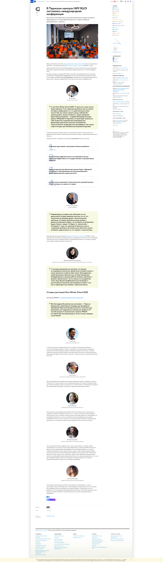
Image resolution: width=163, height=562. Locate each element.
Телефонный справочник (40, 547)
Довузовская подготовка (118, 99)
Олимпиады (56, 537)
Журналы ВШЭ (94, 537)
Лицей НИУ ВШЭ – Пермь (118, 111)
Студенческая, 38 (120, 120)
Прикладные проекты (77, 537)
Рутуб (115, 59)
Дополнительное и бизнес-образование (61, 544)
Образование (57, 534)
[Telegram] (49, 497)
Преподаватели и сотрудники (40, 545)
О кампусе (38, 534)
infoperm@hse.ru (118, 73)
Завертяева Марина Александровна (72, 260)
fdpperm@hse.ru (118, 109)
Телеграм (116, 61)
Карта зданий (115, 125)
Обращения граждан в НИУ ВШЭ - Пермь (43, 538)
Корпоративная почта (96, 543)
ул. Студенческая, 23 (123, 93)
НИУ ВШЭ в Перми (51, 516)
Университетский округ (58, 545)
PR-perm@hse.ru (118, 123)
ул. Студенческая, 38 (123, 67)
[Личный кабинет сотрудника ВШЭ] (128, 1)
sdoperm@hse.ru (118, 97)
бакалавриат (118, 77)
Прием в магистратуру (58, 540)
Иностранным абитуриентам (59, 542)
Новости (45, 530)
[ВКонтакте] (47, 497)
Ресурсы (94, 534)
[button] (48, 41)
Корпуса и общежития (39, 548)
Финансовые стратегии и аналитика (74, 65)
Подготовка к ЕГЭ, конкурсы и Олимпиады (121, 101)
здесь (102, 559)
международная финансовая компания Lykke (73, 64)
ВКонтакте (116, 58)
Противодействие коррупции (41, 540)
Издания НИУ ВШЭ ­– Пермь (97, 535)
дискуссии (49, 510)
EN (122, 1)
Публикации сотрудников (96, 539)
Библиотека (94, 545)
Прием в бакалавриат (58, 539)
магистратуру (125, 77)
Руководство (37, 542)
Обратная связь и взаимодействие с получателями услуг (61, 548)
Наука (74, 534)
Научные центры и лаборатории (79, 535)
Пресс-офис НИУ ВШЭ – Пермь (119, 118)
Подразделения (38, 543)
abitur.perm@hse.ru (119, 83)
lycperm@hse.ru (118, 113)
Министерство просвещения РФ (117, 538)
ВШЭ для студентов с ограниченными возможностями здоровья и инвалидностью (42, 552)
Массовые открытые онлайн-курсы (117, 540)
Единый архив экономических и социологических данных (97, 541)
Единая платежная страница (40, 554)
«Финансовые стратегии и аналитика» (76, 236)
